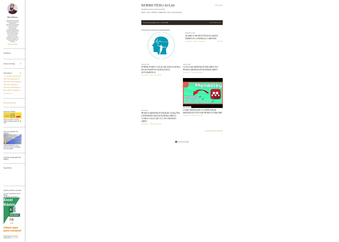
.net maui (16, 76)
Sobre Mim (162, 12)
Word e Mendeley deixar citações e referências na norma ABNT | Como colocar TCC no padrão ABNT (160, 117)
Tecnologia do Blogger (183, 141)
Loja (148, 12)
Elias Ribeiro (12, 17)
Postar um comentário (199, 41)
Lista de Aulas (176, 12)
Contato (154, 12)
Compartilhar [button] (188, 41)
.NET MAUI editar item (11, 79)
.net (9, 76)
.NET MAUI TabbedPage (12, 87)
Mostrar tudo (215, 22)
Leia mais (220, 41)
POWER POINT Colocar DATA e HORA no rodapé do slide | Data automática (160, 69)
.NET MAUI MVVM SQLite (12, 82)
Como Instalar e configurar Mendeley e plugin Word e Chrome (202, 111)
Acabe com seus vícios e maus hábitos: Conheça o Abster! (201, 37)
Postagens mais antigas (214, 131)
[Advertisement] (161, 92)
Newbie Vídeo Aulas (158, 5)
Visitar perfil (12, 44)
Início (143, 12)
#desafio (16, 90)
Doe (168, 12)
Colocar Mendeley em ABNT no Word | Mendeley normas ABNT (200, 68)
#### (9, 90)
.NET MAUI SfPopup (10, 84)
